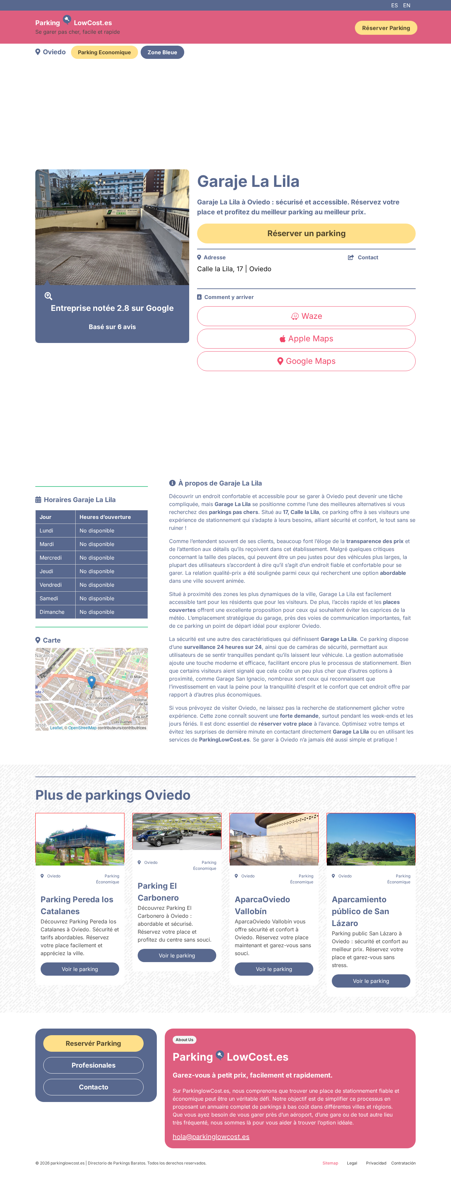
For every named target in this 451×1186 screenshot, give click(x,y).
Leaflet (56, 727)
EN (406, 5)
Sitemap (330, 1163)
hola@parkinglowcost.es (211, 1137)
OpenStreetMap (82, 727)
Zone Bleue (162, 52)
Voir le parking (80, 969)
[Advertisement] (225, 115)
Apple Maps (310, 338)
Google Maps (311, 361)
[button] (91, 682)
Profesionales (94, 1065)
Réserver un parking (306, 233)
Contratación (403, 1163)
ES (394, 5)
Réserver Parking (386, 27)
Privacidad (376, 1163)
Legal (352, 1163)
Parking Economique (104, 52)
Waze (311, 316)
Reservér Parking (93, 1043)
